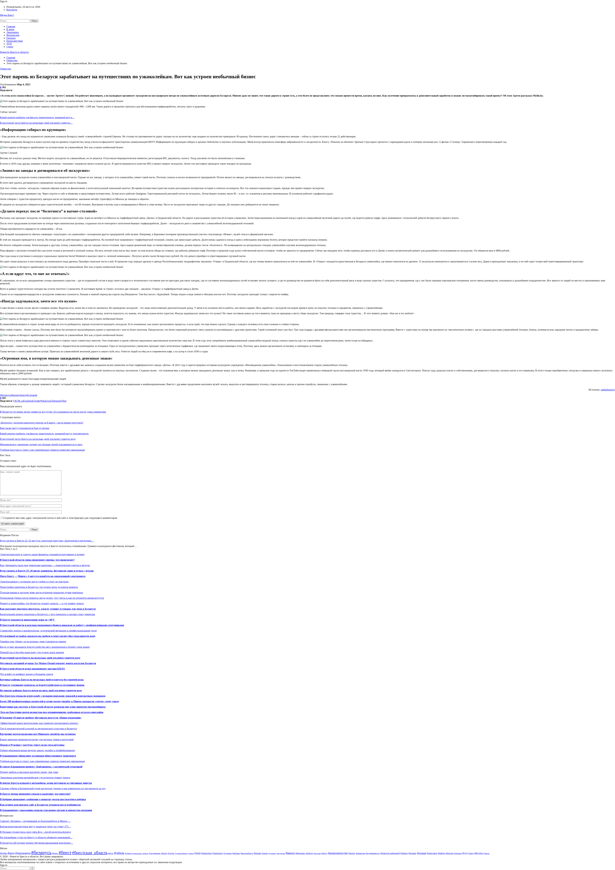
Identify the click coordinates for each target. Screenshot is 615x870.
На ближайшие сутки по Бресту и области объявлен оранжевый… (36, 837)
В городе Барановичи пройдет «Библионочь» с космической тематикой (41, 766)
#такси (471, 853)
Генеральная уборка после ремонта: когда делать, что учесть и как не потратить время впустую (52, 598)
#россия (449, 853)
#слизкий (32, 395)
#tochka (3, 853)
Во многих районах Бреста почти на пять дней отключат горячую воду (41, 690)
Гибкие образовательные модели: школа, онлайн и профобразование (37, 750)
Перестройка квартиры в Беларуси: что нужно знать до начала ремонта (39, 587)
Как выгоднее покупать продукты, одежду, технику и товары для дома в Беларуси (48, 608)
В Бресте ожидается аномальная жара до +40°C (27, 619)
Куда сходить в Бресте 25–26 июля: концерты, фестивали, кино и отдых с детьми (47, 570)
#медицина (281, 853)
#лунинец (272, 853)
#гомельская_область (140, 853)
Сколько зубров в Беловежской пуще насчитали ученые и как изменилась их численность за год (52, 788)
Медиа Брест (7, 15)
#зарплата (218, 853)
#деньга (191, 853)
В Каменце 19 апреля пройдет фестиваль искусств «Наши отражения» (41, 717)
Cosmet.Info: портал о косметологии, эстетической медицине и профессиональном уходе (48, 630)
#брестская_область (90, 852)
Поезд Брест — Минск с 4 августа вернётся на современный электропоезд (42, 576)
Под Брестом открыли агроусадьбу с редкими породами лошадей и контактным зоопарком (52, 696)
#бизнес (15, 395)
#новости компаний (390, 853)
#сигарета (458, 853)
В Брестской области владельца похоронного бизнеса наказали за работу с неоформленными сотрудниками (62, 625)
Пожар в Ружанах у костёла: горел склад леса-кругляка (32, 745)
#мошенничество (338, 853)
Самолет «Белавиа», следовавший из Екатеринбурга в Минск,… (35, 821)
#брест (65, 852)
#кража (257, 853)
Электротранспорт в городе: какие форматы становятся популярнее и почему (42, 554)
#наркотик (360, 853)
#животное (206, 853)
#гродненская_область (158, 853)
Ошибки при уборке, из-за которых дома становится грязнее (33, 641)
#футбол (478, 853)
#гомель (128, 853)
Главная (10, 26)
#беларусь (5, 395)
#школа (486, 853)
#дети (197, 853)
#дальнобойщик (181, 853)
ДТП (9, 43)
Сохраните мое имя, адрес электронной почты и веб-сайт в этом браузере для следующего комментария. (60, 518)
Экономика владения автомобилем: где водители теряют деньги (35, 777)
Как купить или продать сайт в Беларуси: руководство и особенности (40, 804)
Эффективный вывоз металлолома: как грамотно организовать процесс (39, 723)
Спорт (9, 46)
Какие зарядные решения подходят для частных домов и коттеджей (37, 739)
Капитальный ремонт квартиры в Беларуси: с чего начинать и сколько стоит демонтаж (47, 614)
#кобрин (236, 853)
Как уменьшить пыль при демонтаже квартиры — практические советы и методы (45, 565)
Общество (5, 68)
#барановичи (23, 853)
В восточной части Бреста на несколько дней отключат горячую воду (40, 657)
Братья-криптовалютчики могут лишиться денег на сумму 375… (35, 826)
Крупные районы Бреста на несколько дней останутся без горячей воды (42, 679)
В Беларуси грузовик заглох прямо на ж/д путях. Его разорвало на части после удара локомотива (53, 411)
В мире (10, 29)
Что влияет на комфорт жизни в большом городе (26, 674)
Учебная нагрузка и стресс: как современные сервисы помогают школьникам (42, 761)
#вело (110, 853)
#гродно (171, 853)
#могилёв (317, 853)
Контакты (11, 9)
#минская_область (304, 853)
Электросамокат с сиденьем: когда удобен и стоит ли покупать (34, 581)
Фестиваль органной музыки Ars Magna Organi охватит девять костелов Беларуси (48, 663)
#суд (465, 853)
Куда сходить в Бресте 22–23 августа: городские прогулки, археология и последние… (47, 540)
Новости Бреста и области (14, 52)
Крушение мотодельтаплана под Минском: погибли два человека (38, 734)
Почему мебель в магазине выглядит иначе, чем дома (29, 772)
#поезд (23, 395)
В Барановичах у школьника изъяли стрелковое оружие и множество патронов (46, 810)
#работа (441, 853)
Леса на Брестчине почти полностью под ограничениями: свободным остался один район (51, 712)
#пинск (404, 853)
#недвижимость (373, 853)
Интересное (12, 35)
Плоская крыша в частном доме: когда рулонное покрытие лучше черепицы (41, 592)
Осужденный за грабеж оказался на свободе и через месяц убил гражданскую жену (47, 636)
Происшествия (14, 41)
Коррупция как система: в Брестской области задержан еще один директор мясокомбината (53, 706)
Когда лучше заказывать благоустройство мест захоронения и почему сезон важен (45, 647)
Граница (11, 38)
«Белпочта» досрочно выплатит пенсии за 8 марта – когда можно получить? (41, 422)
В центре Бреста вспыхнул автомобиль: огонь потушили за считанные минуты (46, 783)
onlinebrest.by (608, 389)
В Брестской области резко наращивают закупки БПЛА (32, 668)
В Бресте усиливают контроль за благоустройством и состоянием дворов (42, 685)
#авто (11, 853)
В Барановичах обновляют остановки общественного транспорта (38, 755)
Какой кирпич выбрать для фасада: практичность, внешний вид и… (37, 117)
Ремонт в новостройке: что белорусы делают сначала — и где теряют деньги (42, 603)
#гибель (119, 853)
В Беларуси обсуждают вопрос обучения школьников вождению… (36, 843)
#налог (351, 853)
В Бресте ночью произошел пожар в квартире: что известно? (35, 794)
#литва (265, 853)
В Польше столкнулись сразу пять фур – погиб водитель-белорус (35, 832)
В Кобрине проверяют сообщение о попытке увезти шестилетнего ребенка (43, 799)
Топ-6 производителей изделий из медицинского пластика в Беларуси (38, 728)
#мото (324, 853)
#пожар (412, 853)
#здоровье (228, 853)
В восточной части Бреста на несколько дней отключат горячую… (36, 122)
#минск (290, 853)
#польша (421, 853)
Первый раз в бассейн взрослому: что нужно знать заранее (32, 652)
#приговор (432, 853)
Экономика (12, 32)
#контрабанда (247, 853)
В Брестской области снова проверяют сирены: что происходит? (37, 559)
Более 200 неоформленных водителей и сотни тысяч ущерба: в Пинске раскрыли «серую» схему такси (59, 701)
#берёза (55, 853)
